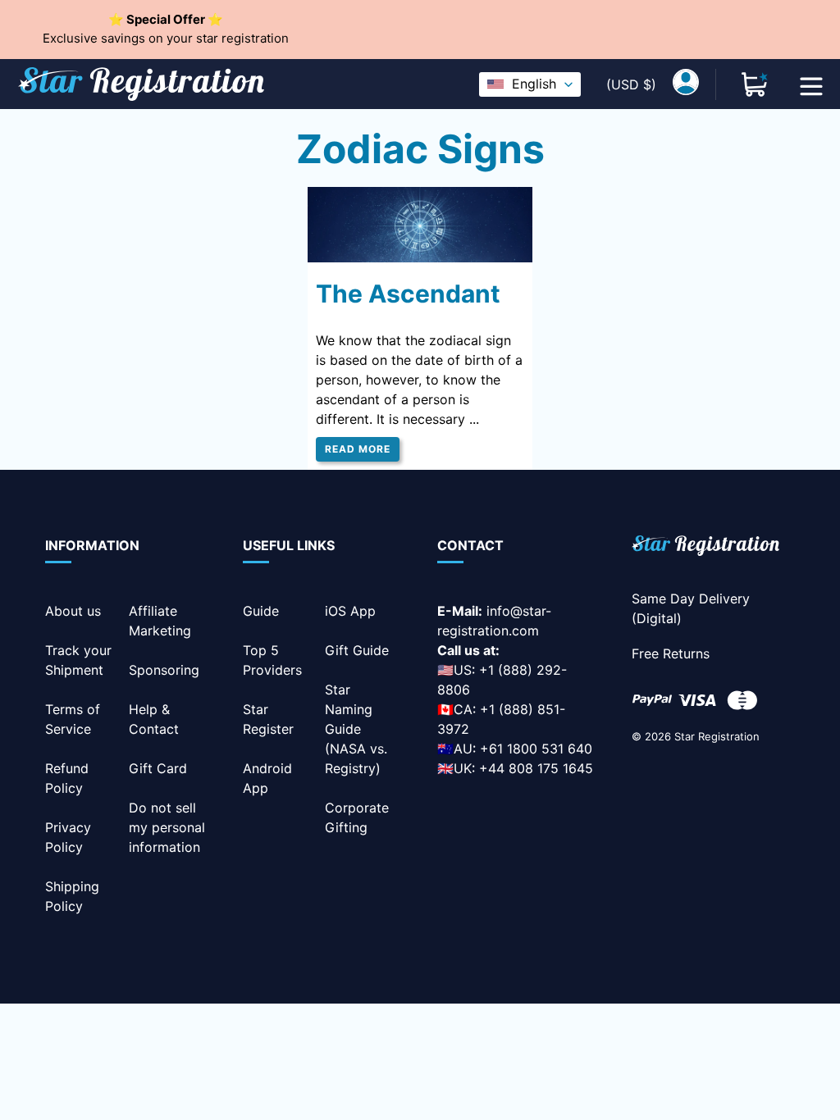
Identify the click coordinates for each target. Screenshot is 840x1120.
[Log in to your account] (686, 84)
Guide (261, 611)
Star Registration (717, 736)
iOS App (350, 611)
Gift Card (158, 768)
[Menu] (811, 84)
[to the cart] (755, 84)
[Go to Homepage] (705, 548)
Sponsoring (164, 670)
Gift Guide (357, 650)
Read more (357, 449)
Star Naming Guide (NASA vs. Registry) (356, 728)
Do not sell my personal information (167, 827)
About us (73, 611)
